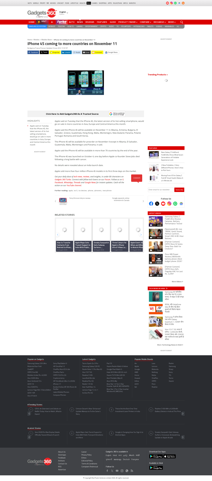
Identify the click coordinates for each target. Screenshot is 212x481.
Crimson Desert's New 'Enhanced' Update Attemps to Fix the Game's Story (88, 411)
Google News (90, 182)
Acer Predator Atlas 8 (114, 378)
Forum (107, 179)
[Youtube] (163, 204)
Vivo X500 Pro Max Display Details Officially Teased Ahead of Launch (47, 433)
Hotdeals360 (138, 26)
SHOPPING (102, 3)
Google (137, 369)
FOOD (67, 3)
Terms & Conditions (89, 464)
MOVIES (53, 3)
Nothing (155, 372)
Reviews (90, 22)
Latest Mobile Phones (61, 392)
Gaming (80, 26)
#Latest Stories (34, 428)
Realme (154, 387)
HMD (136, 372)
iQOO (137, 384)
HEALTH (82, 3)
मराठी (137, 455)
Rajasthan (117, 3)
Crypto (103, 26)
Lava (153, 363)
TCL (170, 375)
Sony (171, 372)
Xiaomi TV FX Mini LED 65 (116, 375)
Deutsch (126, 460)
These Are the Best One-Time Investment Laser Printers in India (127, 410)
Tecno (171, 378)
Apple (137, 366)
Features (102, 22)
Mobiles (51, 26)
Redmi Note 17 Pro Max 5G (92, 369)
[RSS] (183, 3)
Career (84, 452)
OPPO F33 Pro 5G (59, 375)
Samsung (172, 366)
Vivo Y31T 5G (87, 372)
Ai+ (136, 363)
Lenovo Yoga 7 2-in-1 (90, 390)
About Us (62, 452)
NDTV (30, 3)
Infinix (137, 381)
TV (118, 26)
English (108, 455)
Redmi (171, 363)
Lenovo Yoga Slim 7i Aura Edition (39, 390)
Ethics (83, 458)
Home (32, 22)
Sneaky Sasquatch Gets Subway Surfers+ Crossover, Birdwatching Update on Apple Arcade (167, 435)
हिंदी (48, 3)
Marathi (132, 3)
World (36, 3)
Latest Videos (155, 213)
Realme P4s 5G (88, 381)
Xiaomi (171, 381)
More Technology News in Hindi (169, 344)
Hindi (115, 455)
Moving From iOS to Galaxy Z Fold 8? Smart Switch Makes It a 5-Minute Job (172, 178)
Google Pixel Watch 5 (114, 369)
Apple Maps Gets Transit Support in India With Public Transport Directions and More (89, 435)
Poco (153, 384)
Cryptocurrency (58, 378)
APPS (110, 3)
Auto (72, 22)
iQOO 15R (31, 393)
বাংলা (120, 455)
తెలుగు (131, 455)
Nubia (154, 375)
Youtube (117, 470)
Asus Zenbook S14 (34, 381)
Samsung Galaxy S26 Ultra (36, 363)
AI (52, 22)
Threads (77, 182)
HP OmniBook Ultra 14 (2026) (64, 381)
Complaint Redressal (89, 467)
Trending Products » (158, 75)
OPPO (154, 381)
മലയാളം (117, 460)
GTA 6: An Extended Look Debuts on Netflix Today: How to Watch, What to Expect (48, 411)
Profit (42, 3)
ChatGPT (30, 369)
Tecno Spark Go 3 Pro (90, 363)
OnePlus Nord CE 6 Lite (61, 369)
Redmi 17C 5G (87, 384)
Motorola (155, 369)
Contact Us (62, 464)
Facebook (59, 182)
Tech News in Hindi (157, 288)
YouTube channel (74, 185)
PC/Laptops (126, 26)
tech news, (78, 176)
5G (178, 26)
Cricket (60, 3)
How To (70, 26)
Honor (137, 375)
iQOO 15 (30, 384)
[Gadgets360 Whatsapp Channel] (175, 204)
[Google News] (181, 204)
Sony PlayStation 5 (60, 363)
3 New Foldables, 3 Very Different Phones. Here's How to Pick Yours (172, 167)
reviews (86, 176)
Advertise (62, 470)
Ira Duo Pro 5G (87, 393)
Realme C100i (87, 375)
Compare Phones (59, 395)
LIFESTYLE (74, 3)
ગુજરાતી (109, 460)
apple (71, 191)
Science (159, 26)
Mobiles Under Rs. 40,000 (37, 375)
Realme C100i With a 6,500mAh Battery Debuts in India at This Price (168, 410)
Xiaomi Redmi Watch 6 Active (117, 366)
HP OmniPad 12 (59, 366)
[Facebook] (151, 204)
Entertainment (91, 26)
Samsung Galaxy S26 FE (91, 366)
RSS (59, 467)
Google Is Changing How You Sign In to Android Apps (129, 433)
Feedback (62, 458)
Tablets (150, 26)
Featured (153, 148)
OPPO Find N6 (32, 372)
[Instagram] (169, 204)
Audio (111, 26)
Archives (61, 461)
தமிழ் (125, 455)
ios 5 (75, 191)
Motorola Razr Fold (34, 366)
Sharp (171, 369)
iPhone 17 (57, 384)
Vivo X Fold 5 (32, 396)
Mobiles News (46, 40)
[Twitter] (157, 204)
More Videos (177, 281)
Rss (131, 470)
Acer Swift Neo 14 (88, 387)
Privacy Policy (86, 455)
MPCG (125, 3)
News (80, 22)
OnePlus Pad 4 (58, 372)
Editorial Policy (87, 461)
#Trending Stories (34, 405)
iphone (90, 191)
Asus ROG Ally (112, 381)
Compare (144, 22)
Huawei (137, 378)
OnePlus (155, 378)
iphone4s (97, 191)
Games (94, 3)
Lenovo (154, 366)
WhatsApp (68, 182)
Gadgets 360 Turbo (63, 179)
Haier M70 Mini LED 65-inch (117, 372)
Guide (113, 22)
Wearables (169, 26)
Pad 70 (109, 363)
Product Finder (127, 22)
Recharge (159, 22)
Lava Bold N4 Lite (88, 378)
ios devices (83, 191)
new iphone (107, 191)
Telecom (61, 26)
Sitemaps (62, 455)
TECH (89, 3)
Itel (136, 387)
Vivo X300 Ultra (33, 378)
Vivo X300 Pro (32, 387)
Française (135, 460)
